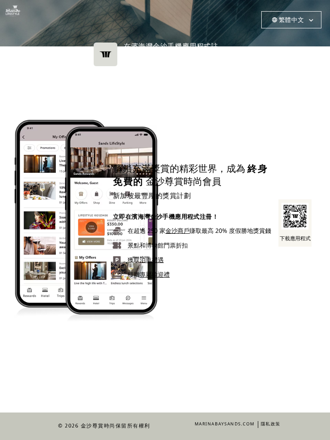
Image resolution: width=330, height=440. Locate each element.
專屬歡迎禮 (155, 274)
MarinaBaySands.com (225, 424)
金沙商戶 (177, 230)
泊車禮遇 (152, 260)
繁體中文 (291, 19)
